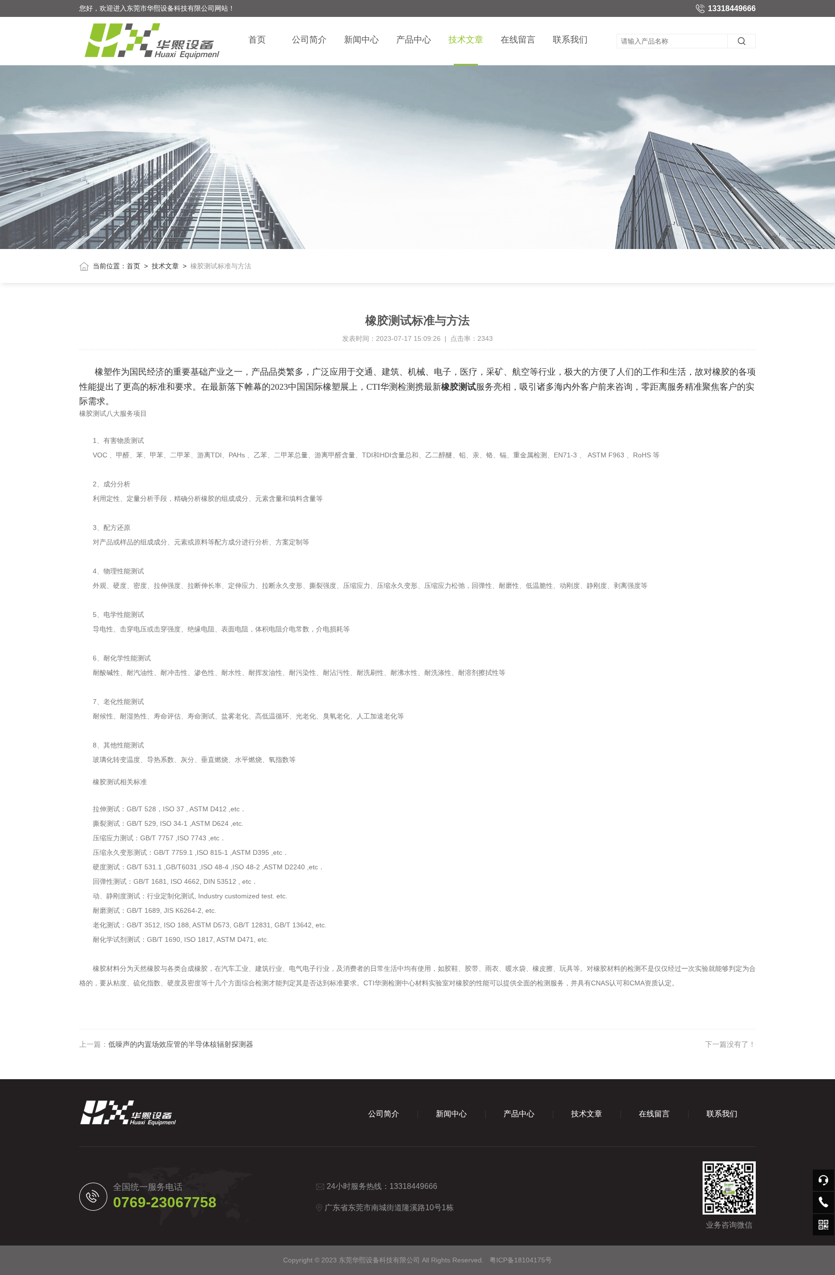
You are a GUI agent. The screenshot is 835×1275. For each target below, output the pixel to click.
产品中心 (413, 39)
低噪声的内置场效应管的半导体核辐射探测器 (180, 1044)
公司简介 (309, 39)
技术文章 (465, 39)
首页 (257, 39)
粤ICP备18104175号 (520, 1260)
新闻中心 (361, 39)
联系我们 (570, 39)
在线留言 (518, 39)
